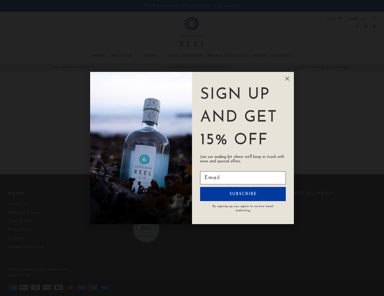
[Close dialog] (287, 78)
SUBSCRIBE (243, 194)
